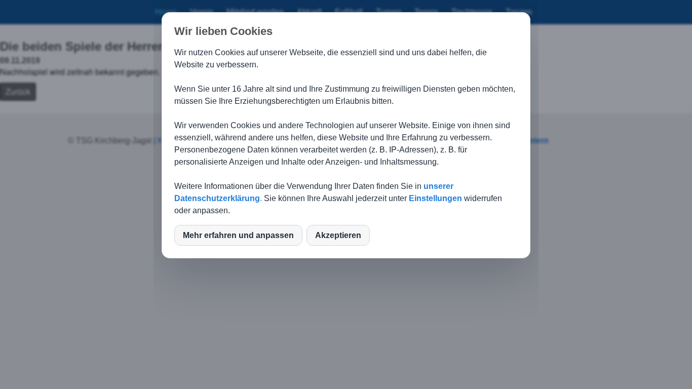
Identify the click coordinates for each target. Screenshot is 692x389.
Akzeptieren (338, 235)
